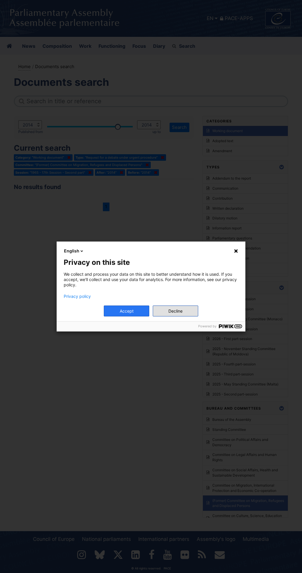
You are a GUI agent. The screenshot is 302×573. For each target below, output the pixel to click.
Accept (127, 310)
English (71, 250)
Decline (175, 310)
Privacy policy (77, 296)
